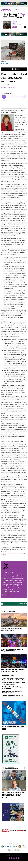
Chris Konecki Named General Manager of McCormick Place (12, 687)
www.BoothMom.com (6, 544)
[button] (24, 9)
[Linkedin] (8, 10)
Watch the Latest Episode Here (13, 727)
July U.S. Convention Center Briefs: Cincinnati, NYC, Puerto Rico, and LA (13, 683)
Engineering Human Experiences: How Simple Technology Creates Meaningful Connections (13, 679)
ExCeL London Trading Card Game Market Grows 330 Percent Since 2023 (12, 670)
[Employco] (10, 763)
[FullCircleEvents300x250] (13, 821)
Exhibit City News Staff (9, 87)
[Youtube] (10, 10)
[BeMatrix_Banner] (14, 5)
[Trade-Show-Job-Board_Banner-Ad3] (14, 70)
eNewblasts (16, 10)
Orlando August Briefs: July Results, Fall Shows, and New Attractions (12, 650)
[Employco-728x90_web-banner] (14, 605)
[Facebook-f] (9, 858)
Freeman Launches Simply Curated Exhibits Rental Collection (13, 696)
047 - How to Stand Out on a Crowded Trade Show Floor (13, 795)
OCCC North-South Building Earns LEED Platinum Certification (11, 629)
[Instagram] (6, 10)
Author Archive (7, 594)
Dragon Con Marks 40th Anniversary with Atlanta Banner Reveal (12, 692)
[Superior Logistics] (14, 831)
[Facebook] (2, 10)
